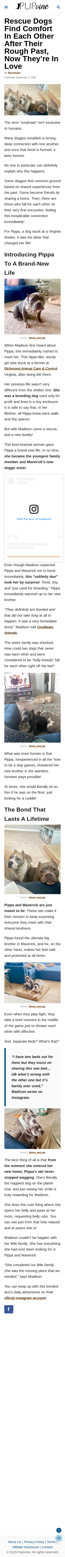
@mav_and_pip (37, 338)
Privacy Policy (34, 1542)
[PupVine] (32, 7)
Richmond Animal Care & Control (30, 369)
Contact (47, 1547)
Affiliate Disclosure (25, 1547)
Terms (51, 1542)
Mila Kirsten (14, 72)
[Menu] (6, 7)
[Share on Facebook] (8, 1309)
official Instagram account (25, 1298)
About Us (14, 1542)
